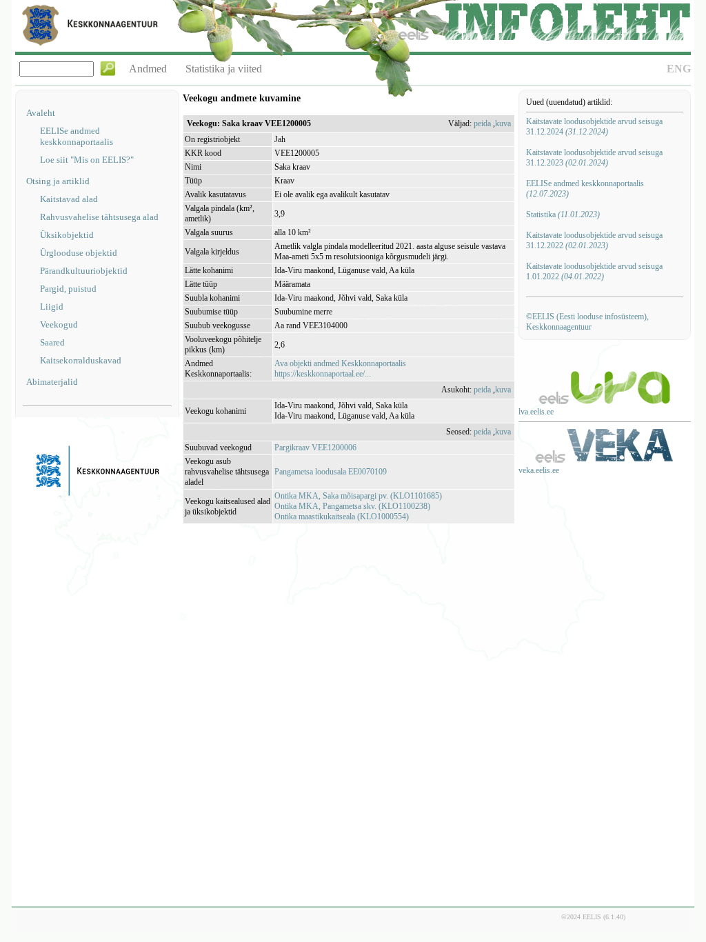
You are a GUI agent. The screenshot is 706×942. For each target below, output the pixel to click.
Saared (52, 342)
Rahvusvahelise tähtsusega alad (99, 217)
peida (482, 123)
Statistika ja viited (223, 68)
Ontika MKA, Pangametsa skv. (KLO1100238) (352, 506)
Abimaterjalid (52, 382)
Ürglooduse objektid (78, 253)
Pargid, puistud (68, 288)
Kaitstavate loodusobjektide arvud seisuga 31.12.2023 (594, 158)
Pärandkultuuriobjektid (84, 270)
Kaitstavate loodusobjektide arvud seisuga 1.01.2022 (594, 271)
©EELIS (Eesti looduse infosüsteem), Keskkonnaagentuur (587, 322)
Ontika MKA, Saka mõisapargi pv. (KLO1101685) (358, 496)
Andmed (148, 68)
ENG (679, 68)
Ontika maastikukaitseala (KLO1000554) (341, 516)
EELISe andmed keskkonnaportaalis (76, 136)
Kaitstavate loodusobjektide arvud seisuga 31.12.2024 (594, 127)
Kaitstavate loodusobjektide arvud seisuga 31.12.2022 (594, 240)
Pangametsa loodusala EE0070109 (330, 472)
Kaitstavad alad (69, 199)
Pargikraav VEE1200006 (315, 447)
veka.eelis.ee (538, 470)
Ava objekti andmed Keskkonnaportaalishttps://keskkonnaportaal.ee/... (340, 369)
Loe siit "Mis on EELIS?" (87, 159)
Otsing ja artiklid (58, 181)
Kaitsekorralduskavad (80, 360)
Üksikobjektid (67, 235)
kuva (503, 123)
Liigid (51, 306)
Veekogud (59, 324)
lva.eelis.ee (536, 412)
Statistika (563, 214)
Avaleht (40, 113)
